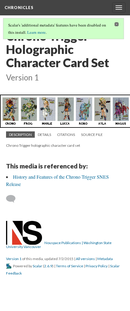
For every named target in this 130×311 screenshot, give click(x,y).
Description (20, 134)
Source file (92, 134)
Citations (66, 134)
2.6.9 (48, 266)
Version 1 (13, 258)
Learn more (36, 32)
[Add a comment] (13, 199)
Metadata (105, 258)
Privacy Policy (97, 266)
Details (44, 134)
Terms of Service (69, 266)
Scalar (37, 266)
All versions (85, 258)
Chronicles (19, 7)
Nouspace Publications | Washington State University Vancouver (59, 244)
